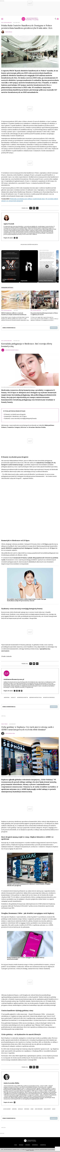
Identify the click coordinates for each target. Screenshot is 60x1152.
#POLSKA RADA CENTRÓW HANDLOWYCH (29, 244)
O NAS (15, 1145)
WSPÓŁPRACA (35, 1145)
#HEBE (32, 1109)
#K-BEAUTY (13, 697)
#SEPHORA (14, 1109)
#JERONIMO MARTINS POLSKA (35, 697)
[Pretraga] (55, 18)
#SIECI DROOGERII (38, 1109)
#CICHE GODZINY (7, 1109)
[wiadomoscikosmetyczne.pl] (30, 19)
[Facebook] (30, 208)
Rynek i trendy (4, 724)
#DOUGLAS (20, 1109)
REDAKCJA (21, 1145)
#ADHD (53, 1109)
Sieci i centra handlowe (6, 22)
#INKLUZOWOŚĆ (47, 1109)
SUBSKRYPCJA (43, 1145)
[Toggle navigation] (2, 19)
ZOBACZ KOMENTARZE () (8, 327)
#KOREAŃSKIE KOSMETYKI (22, 697)
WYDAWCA (27, 1145)
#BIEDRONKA (6, 697)
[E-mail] (37, 208)
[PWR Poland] (30, 1140)
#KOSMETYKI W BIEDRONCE (49, 697)
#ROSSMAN (26, 1109)
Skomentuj (54, 327)
